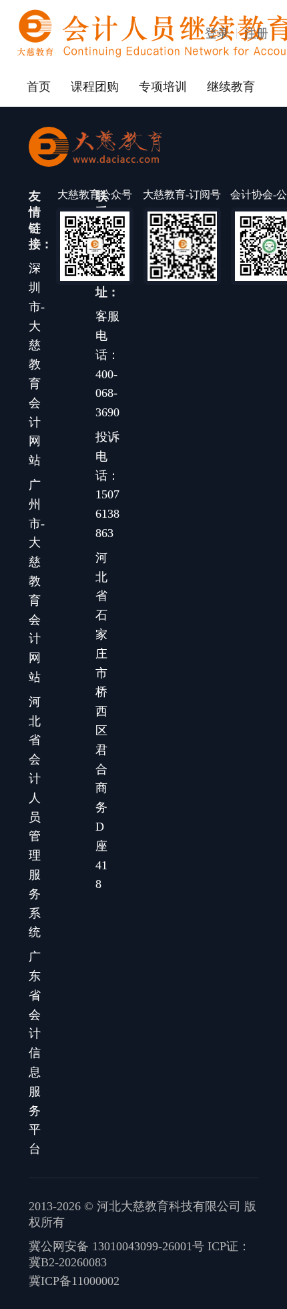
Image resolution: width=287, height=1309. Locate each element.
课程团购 (95, 86)
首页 (39, 86)
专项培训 (163, 86)
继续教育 (231, 86)
